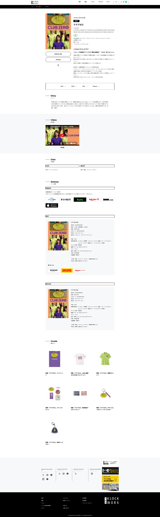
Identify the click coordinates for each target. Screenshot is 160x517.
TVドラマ (101, 2)
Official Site (58, 54)
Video (72, 86)
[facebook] (51, 475)
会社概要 (84, 498)
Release (95, 86)
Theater (58, 59)
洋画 (42, 498)
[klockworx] (35, 2)
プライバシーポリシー (87, 503)
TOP (32, 6)
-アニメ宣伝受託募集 (46, 505)
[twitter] (43, 475)
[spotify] (47, 479)
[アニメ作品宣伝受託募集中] (110, 479)
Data (83, 86)
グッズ (108, 2)
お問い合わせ (66, 508)
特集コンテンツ (66, 500)
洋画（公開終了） (39, 6)
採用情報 (84, 500)
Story (61, 86)
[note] (43, 479)
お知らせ (65, 505)
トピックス (65, 498)
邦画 (42, 500)
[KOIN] (110, 471)
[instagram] (47, 475)
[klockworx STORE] (110, 462)
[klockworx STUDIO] (110, 487)
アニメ (93, 2)
